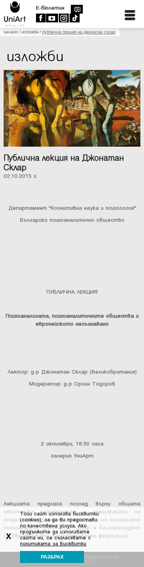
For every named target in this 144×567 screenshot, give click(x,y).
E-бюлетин (50, 8)
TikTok (74, 18)
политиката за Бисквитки (53, 544)
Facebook (41, 18)
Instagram (63, 18)
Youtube (52, 18)
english (76, 9)
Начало (11, 32)
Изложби (30, 32)
